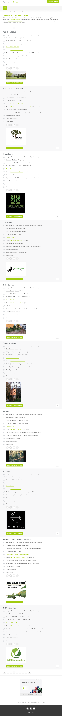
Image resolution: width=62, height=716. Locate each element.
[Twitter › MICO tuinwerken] (7, 644)
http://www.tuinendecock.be (16, 50)
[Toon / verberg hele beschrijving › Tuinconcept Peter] (32, 364)
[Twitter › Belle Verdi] (7, 447)
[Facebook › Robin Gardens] (10, 321)
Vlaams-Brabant (10, 290)
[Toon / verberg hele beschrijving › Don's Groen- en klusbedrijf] (32, 110)
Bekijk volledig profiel (14, 83)
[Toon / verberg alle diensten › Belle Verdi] (32, 435)
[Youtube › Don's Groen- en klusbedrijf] (17, 125)
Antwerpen (8, 160)
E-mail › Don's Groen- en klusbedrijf (14, 103)
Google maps (24, 38)
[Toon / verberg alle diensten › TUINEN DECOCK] (32, 56)
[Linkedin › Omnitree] (14, 507)
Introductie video (23, 252)
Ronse (16, 228)
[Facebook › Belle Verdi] (10, 447)
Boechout (14, 477)
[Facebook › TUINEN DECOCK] (10, 68)
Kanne (12, 94)
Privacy (33, 712)
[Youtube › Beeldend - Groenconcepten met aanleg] (17, 575)
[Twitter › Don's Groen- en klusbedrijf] (7, 125)
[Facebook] (31, 708)
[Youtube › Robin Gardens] (17, 321)
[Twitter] (27, 708)
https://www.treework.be (16, 240)
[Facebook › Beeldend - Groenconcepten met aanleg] (10, 575)
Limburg (8, 94)
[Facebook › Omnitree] (10, 507)
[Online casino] (32, 679)
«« (4, 28)
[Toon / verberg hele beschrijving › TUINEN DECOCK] (32, 53)
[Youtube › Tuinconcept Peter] (17, 379)
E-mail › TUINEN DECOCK (12, 47)
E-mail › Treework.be (11, 237)
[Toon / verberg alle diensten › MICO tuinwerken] (32, 632)
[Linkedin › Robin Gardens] (14, 321)
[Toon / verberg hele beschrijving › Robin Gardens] (32, 306)
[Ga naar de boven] (57, 83)
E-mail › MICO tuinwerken (12, 622)
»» (29, 28)
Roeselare (17, 38)
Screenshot (27, 50)
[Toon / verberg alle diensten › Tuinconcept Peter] (32, 367)
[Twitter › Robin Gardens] (7, 321)
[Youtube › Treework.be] (17, 258)
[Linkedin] (34, 708)
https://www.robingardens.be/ (17, 302)
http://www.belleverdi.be (16, 429)
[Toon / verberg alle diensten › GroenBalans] (32, 178)
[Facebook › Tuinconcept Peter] (10, 379)
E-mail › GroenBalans (11, 169)
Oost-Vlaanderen (10, 228)
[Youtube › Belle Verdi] (17, 447)
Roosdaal (17, 290)
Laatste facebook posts (12, 61)
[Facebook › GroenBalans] (10, 190)
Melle (16, 349)
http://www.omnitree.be (15, 489)
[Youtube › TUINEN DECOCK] (17, 68)
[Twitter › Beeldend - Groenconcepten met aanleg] (7, 575)
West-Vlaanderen (10, 38)
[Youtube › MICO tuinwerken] (17, 644)
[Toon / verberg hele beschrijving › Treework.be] (32, 243)
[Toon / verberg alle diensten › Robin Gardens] (32, 309)
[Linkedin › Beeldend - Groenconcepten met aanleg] (14, 575)
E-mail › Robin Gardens (11, 299)
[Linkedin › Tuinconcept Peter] (14, 379)
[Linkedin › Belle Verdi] (14, 447)
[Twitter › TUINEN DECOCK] (7, 68)
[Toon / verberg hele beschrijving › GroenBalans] (32, 175)
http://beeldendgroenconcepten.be (18, 557)
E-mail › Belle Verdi (10, 426)
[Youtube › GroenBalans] (17, 190)
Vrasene (17, 613)
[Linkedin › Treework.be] (14, 258)
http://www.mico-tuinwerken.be (17, 625)
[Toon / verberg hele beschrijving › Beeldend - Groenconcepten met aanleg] (32, 560)
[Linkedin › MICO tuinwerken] (14, 644)
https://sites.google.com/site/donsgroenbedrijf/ (21, 106)
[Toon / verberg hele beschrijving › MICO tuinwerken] (32, 629)
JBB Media (30, 712)
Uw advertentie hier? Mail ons (31, 694)
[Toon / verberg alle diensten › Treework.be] (32, 246)
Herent (16, 417)
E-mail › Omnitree (10, 486)
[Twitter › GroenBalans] (7, 190)
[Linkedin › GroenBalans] (14, 190)
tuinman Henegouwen (15, 19)
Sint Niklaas (18, 545)
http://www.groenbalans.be (16, 172)
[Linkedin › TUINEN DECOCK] (14, 68)
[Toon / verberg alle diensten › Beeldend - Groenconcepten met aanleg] (32, 563)
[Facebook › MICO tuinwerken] (10, 644)
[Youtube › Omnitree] (17, 507)
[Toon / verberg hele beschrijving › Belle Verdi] (32, 432)
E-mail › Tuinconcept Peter (12, 358)
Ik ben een (53, 1)
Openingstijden (10, 497)
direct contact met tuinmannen (15, 21)
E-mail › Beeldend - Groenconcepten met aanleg (17, 554)
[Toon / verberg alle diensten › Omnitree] (32, 495)
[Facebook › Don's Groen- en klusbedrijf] (10, 125)
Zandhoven (14, 160)
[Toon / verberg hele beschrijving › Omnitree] (32, 492)
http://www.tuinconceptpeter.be (17, 361)
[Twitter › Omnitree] (7, 507)
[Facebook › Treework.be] (10, 258)
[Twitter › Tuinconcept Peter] (7, 379)
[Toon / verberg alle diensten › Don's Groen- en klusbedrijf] (32, 113)
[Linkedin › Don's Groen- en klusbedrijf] (14, 125)
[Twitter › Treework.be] (7, 258)
